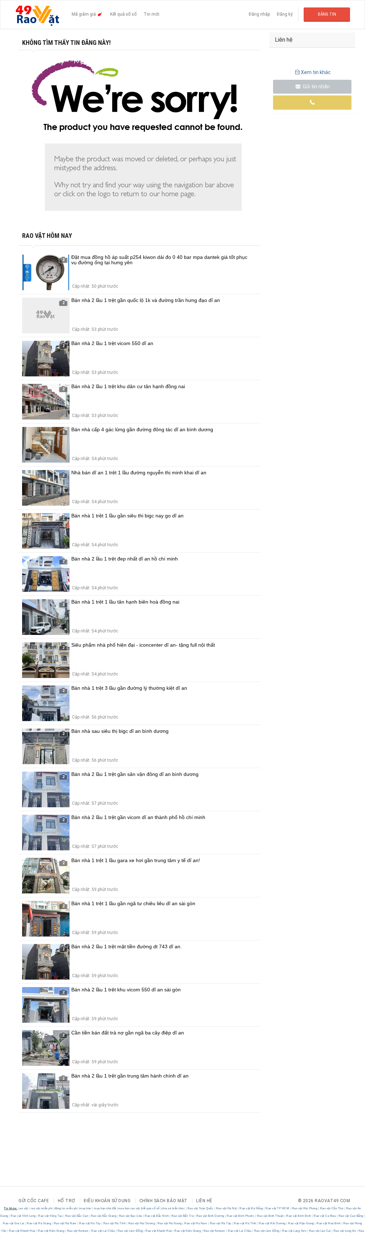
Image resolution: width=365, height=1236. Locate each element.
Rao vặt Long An (345, 1230)
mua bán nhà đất (105, 1208)
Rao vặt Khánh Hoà (22, 1230)
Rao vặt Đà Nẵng (251, 1208)
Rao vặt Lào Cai (320, 1230)
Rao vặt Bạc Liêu (130, 1215)
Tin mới (151, 14)
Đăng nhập (259, 14)
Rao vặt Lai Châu (103, 1230)
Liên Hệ (204, 1200)
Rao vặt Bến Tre (182, 1215)
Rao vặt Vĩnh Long (23, 1215)
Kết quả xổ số (123, 14)
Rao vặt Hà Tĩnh (114, 1223)
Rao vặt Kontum (77, 1230)
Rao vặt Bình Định (299, 1215)
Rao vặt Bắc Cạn (76, 1215)
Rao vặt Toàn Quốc (200, 1208)
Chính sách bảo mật (163, 1200)
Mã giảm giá (84, 14)
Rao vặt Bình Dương (210, 1215)
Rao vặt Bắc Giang (103, 1215)
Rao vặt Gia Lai (14, 1223)
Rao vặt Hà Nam (65, 1223)
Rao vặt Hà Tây (90, 1223)
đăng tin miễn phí (66, 1208)
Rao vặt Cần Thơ (331, 1208)
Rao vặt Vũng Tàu (50, 1215)
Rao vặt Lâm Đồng (130, 1230)
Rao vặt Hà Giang (39, 1223)
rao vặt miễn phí (42, 1208)
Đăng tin (327, 14)
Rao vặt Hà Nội (226, 1208)
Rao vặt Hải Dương (141, 1223)
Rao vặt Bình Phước (240, 1215)
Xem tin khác (316, 72)
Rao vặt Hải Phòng (304, 1208)
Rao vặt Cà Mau (325, 1215)
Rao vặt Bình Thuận (270, 1215)
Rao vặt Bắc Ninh (157, 1215)
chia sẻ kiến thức (173, 1208)
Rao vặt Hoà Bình (328, 1223)
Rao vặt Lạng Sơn (294, 1230)
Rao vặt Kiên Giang (51, 1230)
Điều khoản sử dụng (107, 1200)
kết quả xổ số (151, 1208)
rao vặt (23, 1208)
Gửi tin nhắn (316, 86)
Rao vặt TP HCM (277, 1208)
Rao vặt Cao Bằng (351, 1215)
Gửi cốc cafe (34, 1200)
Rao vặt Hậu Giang (301, 1223)
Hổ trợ (66, 1200)
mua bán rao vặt (129, 1208)
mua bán (85, 1208)
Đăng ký (285, 14)
